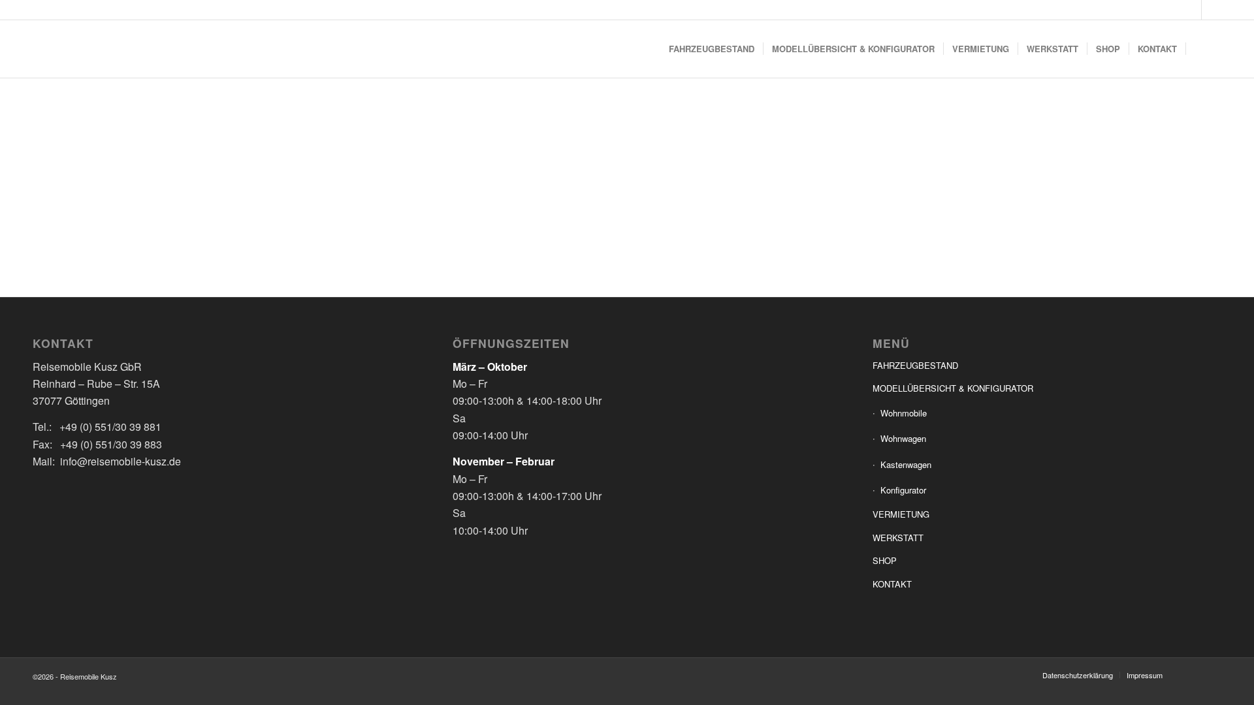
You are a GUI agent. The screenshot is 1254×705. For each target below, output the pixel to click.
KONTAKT (892, 584)
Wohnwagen (903, 438)
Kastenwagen (905, 464)
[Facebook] (1191, 10)
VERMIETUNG (901, 514)
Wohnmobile (903, 413)
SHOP (885, 560)
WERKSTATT (898, 537)
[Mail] (1211, 10)
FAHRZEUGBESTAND (915, 365)
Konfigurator (903, 490)
